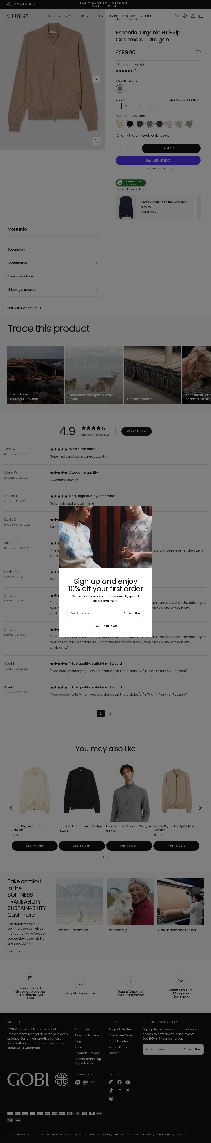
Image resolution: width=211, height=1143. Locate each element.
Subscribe (132, 613)
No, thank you (105, 626)
